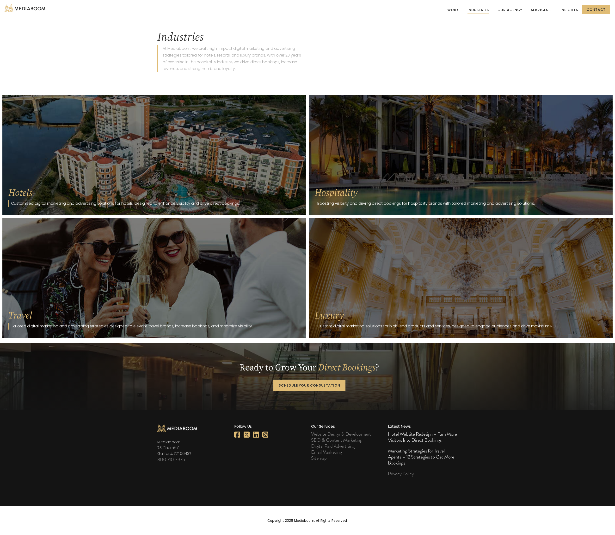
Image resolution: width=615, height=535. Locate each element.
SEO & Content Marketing (336, 440)
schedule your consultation (309, 385)
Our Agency (510, 9)
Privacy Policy (401, 473)
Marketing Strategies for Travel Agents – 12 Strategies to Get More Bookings (421, 456)
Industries (478, 9)
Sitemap (319, 458)
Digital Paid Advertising (333, 446)
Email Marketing (326, 452)
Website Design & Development (341, 434)
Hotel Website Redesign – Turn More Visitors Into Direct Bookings (422, 437)
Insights (569, 9)
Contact (596, 9)
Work (453, 9)
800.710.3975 (171, 459)
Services (540, 9)
